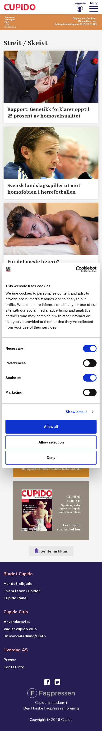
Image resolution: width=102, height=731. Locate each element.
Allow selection (51, 442)
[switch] (90, 363)
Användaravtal (17, 621)
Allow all (51, 427)
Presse (10, 659)
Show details (76, 412)
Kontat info (14, 667)
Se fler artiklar (53, 551)
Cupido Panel (16, 598)
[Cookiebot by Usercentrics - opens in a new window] (76, 269)
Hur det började (18, 583)
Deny (51, 458)
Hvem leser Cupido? (22, 591)
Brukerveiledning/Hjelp (25, 636)
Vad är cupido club (20, 629)
